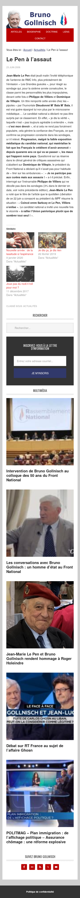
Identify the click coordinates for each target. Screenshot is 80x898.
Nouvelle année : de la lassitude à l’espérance (19, 252)
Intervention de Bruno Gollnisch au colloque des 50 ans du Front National (37, 475)
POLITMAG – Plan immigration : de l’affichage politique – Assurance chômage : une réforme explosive (37, 837)
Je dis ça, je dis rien (49, 250)
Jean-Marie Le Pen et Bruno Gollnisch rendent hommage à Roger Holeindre (39, 658)
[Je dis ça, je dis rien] (52, 240)
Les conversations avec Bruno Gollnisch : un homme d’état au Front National (39, 567)
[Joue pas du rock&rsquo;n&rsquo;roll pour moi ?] (20, 274)
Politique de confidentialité (40, 891)
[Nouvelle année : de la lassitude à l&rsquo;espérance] (20, 240)
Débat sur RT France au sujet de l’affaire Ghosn (34, 748)
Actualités (30, 306)
